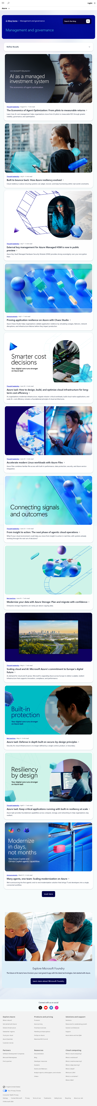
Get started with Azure (10, 1024)
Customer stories (8, 1043)
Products (37, 1020)
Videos (36, 1076)
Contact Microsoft (16, 1098)
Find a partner (7, 1061)
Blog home (13, 21)
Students (37, 1065)
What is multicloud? (72, 1057)
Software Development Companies (13, 1054)
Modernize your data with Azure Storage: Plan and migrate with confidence (47, 602)
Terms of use (37, 1098)
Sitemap (5, 1098)
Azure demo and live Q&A (74, 1035)
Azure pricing (38, 1024)
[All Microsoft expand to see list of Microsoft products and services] (3, 3)
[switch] (95, 3)
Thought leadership (13, 107)
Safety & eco (58, 1098)
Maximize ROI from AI (41, 1039)
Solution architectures (72, 1028)
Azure (4, 8)
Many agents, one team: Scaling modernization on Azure (37, 878)
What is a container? (72, 1076)
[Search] (88, 21)
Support (68, 1031)
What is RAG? (70, 1080)
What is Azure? (7, 1020)
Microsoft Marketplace (10, 1057)
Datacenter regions (9, 1031)
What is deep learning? (73, 1065)
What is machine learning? (74, 1061)
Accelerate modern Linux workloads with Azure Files (35, 462)
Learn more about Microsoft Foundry (48, 981)
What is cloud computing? (74, 1054)
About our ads (78, 1098)
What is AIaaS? (70, 1069)
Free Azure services (40, 1028)
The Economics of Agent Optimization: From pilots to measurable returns (46, 110)
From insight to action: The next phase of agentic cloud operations (43, 532)
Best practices (11, 598)
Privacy (27, 1098)
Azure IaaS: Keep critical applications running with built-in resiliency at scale (47, 809)
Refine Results (13, 47)
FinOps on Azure (39, 1035)
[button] (48, 894)
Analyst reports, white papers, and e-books (47, 1072)
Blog (35, 1057)
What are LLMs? (70, 1072)
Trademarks (47, 1098)
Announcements (12, 316)
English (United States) (13, 1087)
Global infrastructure (9, 1028)
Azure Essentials (8, 1039)
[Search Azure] (8, 3)
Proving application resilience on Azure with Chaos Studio (38, 320)
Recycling (68, 1098)
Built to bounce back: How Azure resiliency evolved (34, 180)
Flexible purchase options (42, 1031)
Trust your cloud (8, 1035)
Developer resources (40, 1061)
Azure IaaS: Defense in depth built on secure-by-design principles (42, 742)
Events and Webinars (40, 1069)
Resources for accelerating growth (76, 1024)
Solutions (68, 1020)
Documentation (39, 1054)
